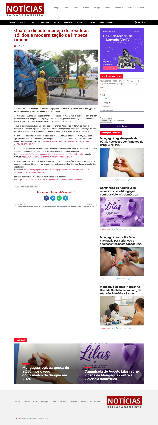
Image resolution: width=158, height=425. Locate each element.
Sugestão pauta (106, 110)
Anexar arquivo (106, 118)
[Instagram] (142, 22)
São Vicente (140, 8)
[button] (46, 198)
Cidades (26, 363)
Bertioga (55, 8)
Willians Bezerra (106, 180)
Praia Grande (119, 8)
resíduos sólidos (29, 187)
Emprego (45, 22)
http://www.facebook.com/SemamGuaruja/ (66, 154)
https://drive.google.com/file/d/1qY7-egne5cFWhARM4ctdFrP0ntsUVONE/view (50, 179)
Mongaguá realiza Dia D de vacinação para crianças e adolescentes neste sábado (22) (121, 241)
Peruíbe (107, 8)
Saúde (56, 22)
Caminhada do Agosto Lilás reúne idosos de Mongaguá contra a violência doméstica (119, 191)
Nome (102, 88)
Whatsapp (104, 103)
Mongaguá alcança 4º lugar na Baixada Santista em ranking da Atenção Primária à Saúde (120, 290)
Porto (34, 22)
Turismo (91, 22)
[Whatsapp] (145, 22)
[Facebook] (136, 22)
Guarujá (75, 8)
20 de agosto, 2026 (30, 383)
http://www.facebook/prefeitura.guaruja (31, 154)
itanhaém (86, 8)
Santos (130, 8)
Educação (68, 22)
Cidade (103, 95)
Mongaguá (97, 8)
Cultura (80, 22)
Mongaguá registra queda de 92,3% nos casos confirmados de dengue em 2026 (121, 142)
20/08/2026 (122, 180)
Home (12, 22)
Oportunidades (106, 22)
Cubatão (65, 8)
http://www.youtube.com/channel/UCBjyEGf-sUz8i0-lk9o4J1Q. (47, 157)
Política (23, 22)
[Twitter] (139, 22)
